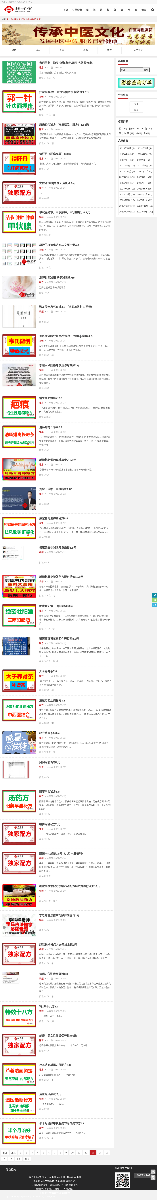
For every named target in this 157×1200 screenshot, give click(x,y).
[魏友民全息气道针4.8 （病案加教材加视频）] (19, 327)
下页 (18, 1159)
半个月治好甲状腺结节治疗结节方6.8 (61, 1123)
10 (72, 1152)
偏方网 (70, 1177)
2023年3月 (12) (144, 194)
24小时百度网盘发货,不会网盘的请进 (23, 19)
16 (4, 1159)
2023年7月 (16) (144, 183)
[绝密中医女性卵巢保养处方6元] (19, 1055)
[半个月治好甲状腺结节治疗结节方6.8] (19, 1143)
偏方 (144, 9)
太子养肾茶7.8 (48, 671)
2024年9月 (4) (145, 148)
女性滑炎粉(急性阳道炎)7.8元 (57, 183)
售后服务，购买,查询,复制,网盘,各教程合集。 (67, 62)
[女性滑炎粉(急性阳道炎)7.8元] (19, 203)
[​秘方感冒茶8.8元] (19, 753)
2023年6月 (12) (127, 189)
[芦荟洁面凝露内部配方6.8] (19, 1085)
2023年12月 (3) (127, 171)
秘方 (41, 67)
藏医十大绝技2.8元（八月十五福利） (61, 853)
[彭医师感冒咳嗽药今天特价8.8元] (16, 654)
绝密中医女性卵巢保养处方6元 (58, 1035)
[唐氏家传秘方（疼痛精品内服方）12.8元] (19, 144)
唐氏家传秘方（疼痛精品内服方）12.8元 (64, 124)
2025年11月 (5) (127, 148)
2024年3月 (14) (144, 160)
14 (100, 1152)
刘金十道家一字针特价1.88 (55, 489)
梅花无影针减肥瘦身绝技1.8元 (57, 547)
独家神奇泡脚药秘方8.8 (53, 518)
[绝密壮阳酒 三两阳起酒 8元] (19, 626)
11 (79, 1152)
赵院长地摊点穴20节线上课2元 (58, 944)
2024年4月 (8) (127, 160)
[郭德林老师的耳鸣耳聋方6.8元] (19, 479)
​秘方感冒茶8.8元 (49, 733)
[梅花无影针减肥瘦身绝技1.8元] (12, 559)
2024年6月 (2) (127, 154)
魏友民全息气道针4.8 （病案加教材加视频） (66, 306)
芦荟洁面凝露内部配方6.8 (55, 1065)
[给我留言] (153, 1177)
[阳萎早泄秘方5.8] (19, 811)
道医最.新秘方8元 (50, 1094)
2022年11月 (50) (145, 206)
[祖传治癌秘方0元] (19, 844)
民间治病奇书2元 (49, 762)
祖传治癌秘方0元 (49, 824)
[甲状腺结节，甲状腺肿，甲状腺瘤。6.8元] (19, 232)
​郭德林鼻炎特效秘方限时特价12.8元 (61, 576)
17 (11, 1159)
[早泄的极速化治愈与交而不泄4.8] (19, 265)
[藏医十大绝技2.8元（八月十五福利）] (19, 873)
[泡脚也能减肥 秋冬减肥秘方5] (19, 297)
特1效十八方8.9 (48, 1006)
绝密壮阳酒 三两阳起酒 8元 (56, 606)
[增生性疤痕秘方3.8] (19, 418)
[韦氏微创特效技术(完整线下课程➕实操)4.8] (19, 356)
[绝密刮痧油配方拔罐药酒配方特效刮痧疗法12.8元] (19, 906)
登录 (30, 2)
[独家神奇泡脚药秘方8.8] (19, 538)
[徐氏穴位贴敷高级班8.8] (10, 982)
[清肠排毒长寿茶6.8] (19, 447)
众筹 (41, 523)
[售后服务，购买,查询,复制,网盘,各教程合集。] (19, 82)
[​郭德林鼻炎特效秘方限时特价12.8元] (19, 597)
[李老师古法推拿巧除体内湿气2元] (19, 935)
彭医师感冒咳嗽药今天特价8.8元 (59, 638)
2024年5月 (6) (145, 154)
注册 (136, 110)
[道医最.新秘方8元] (19, 1114)
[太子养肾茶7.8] (19, 691)
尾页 (27, 1159)
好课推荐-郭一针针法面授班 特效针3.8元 (64, 92)
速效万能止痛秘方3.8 (52, 700)
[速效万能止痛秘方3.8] (19, 720)
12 (86, 1152)
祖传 (41, 767)
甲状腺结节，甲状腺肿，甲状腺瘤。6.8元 (64, 212)
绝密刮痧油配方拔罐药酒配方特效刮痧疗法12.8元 (69, 886)
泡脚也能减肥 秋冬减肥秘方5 (57, 277)
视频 (41, 97)
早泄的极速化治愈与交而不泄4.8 (59, 245)
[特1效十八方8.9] (19, 1026)
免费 (41, 829)
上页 (13, 1152)
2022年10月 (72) (127, 211)
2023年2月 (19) (127, 200)
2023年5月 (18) (144, 189)
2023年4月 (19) (127, 194)
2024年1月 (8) (145, 165)
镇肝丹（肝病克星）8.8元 (55, 154)
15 (106, 1152)
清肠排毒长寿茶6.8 (50, 427)
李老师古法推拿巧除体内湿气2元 (59, 915)
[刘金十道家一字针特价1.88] (19, 509)
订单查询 (77, 9)
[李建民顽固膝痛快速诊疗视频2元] (19, 385)
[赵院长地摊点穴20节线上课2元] (19, 964)
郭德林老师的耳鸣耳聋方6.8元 (57, 459)
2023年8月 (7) (127, 183)
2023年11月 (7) (144, 171)
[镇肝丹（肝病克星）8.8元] (19, 174)
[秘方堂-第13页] (18, 12)
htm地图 (52, 1177)
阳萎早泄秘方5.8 (49, 791)
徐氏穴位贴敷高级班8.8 (53, 973)
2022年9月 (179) (145, 211)
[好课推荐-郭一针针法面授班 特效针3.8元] (19, 112)
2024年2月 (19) (127, 165)
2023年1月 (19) (144, 200)
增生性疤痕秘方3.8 (50, 398)
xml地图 (61, 1177)
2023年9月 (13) (144, 177)
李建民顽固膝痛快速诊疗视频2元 (59, 365)
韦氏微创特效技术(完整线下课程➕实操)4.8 (65, 336)
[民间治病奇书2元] (15, 777)
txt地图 (77, 1177)
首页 (65, 9)
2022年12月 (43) (127, 206)
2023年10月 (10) (127, 177)
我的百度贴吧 (143, 1175)
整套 (41, 129)
